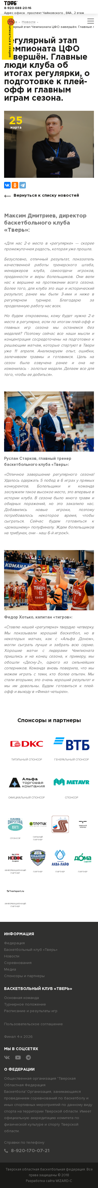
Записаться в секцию (9, 40)
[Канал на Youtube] (18, 1057)
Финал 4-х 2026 (18, 1036)
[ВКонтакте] (7, 185)
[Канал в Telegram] (28, 1057)
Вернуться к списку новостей (46, 195)
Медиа (10, 969)
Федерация (14, 943)
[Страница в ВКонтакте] (7, 1057)
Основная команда (21, 997)
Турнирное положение (25, 1004)
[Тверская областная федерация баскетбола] (11, 3)
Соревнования (18, 962)
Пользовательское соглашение (33, 1024)
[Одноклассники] (15, 185)
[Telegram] (22, 185)
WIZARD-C (64, 1181)
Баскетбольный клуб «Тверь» (30, 949)
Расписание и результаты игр (30, 1011)
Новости (11, 956)
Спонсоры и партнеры (24, 976)
